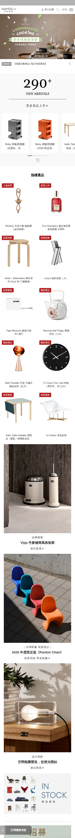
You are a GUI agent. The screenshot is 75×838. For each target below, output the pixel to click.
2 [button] (32, 56)
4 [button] (39, 56)
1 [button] (28, 56)
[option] (37, 36)
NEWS (6, 64)
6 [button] (47, 56)
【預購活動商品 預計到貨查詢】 (30, 63)
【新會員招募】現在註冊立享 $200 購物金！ (37, 2)
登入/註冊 (49, 9)
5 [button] (43, 56)
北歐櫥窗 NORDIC (9, 9)
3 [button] (36, 56)
